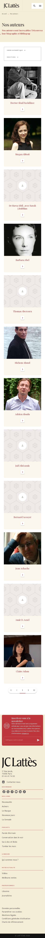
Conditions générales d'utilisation (16, 918)
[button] (16, 50)
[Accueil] (12, 6)
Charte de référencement (12, 922)
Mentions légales (9, 915)
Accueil (4, 14)
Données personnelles (11, 908)
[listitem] (4, 792)
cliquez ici (25, 733)
